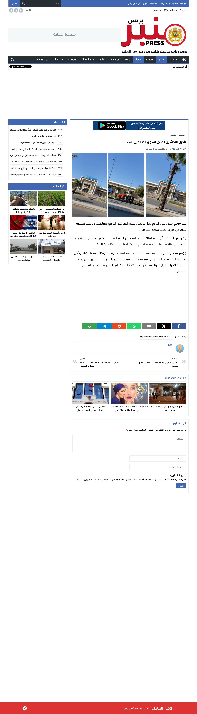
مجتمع (162, 59)
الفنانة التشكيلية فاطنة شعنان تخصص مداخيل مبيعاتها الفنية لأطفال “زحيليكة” (129, 410)
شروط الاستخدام (158, 3)
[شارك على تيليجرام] (104, 326)
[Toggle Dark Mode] (12, 59)
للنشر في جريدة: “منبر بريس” (136, 708)
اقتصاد (138, 59)
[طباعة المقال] (89, 326)
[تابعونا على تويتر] (15, 10)
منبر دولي (72, 59)
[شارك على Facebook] (178, 326)
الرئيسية (184, 59)
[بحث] (23, 3)
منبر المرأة (59, 59)
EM (184, 148)
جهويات (150, 59)
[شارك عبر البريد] (149, 326)
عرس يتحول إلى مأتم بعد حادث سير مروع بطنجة (158, 362)
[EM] (179, 348)
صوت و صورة (42, 59)
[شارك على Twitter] (163, 326)
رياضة (127, 59)
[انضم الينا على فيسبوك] (10, 10)
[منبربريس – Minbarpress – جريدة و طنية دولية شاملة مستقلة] (155, 34)
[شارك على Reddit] (119, 326)
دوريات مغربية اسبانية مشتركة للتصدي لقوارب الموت (99, 362)
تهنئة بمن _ (164, 66)
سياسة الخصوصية (178, 3)
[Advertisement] (98, 93)
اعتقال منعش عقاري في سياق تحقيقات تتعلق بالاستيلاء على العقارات (91, 410)
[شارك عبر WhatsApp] (134, 326)
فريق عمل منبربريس (137, 3)
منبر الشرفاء (88, 59)
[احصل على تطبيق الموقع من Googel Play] (20, 10)
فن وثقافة (115, 59)
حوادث (102, 59)
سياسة (174, 59)
